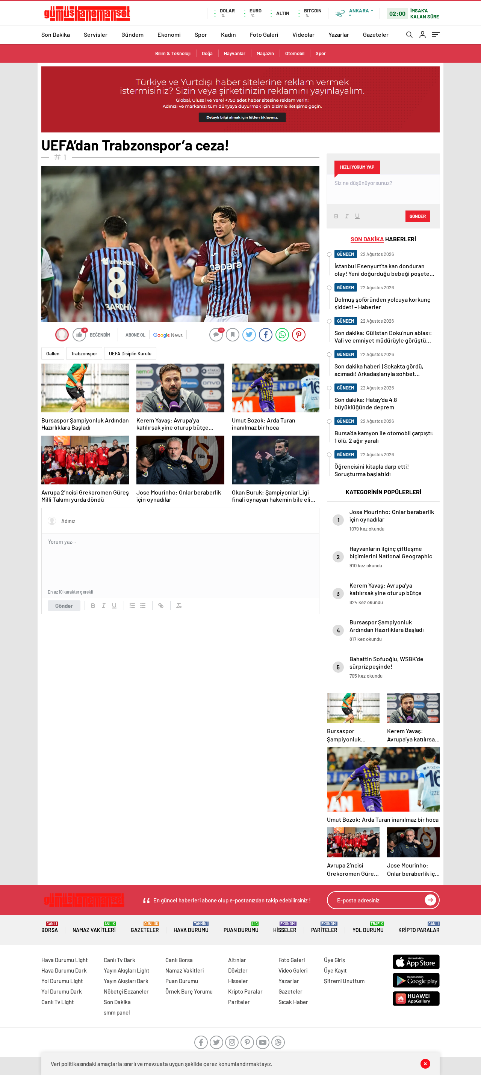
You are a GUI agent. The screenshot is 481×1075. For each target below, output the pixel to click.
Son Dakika (55, 34)
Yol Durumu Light (62, 980)
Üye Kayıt (335, 970)
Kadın (228, 34)
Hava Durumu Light (64, 959)
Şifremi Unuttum (344, 980)
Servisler (95, 34)
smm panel (117, 1012)
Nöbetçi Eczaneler (126, 991)
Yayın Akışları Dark (126, 980)
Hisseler (284, 927)
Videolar (303, 34)
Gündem (132, 34)
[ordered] (132, 605)
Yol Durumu (368, 927)
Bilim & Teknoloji (173, 53)
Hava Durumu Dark (64, 970)
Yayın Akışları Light (127, 970)
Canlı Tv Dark (119, 959)
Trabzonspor (84, 353)
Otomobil (294, 53)
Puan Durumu (241, 927)
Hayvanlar (234, 53)
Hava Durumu (191, 927)
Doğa (207, 53)
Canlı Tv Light (57, 1001)
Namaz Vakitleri (94, 927)
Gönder (64, 605)
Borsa (49, 927)
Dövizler (238, 970)
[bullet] (143, 605)
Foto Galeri (264, 34)
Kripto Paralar (419, 927)
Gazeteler (376, 34)
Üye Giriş (334, 959)
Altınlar (237, 959)
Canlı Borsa (179, 959)
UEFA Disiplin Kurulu (130, 353)
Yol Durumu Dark (61, 991)
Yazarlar (338, 34)
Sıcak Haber (293, 1001)
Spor (201, 34)
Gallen (52, 353)
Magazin (265, 53)
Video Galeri (292, 970)
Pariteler (324, 927)
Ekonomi (169, 34)
